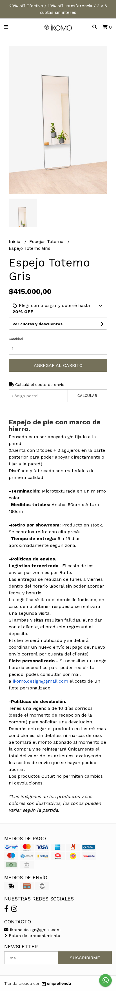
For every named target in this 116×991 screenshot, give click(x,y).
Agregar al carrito (58, 365)
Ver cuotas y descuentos (37, 324)
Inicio (15, 241)
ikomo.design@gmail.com (35, 929)
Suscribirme (85, 957)
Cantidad (16, 339)
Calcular (87, 396)
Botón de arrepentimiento (33, 935)
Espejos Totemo (47, 241)
